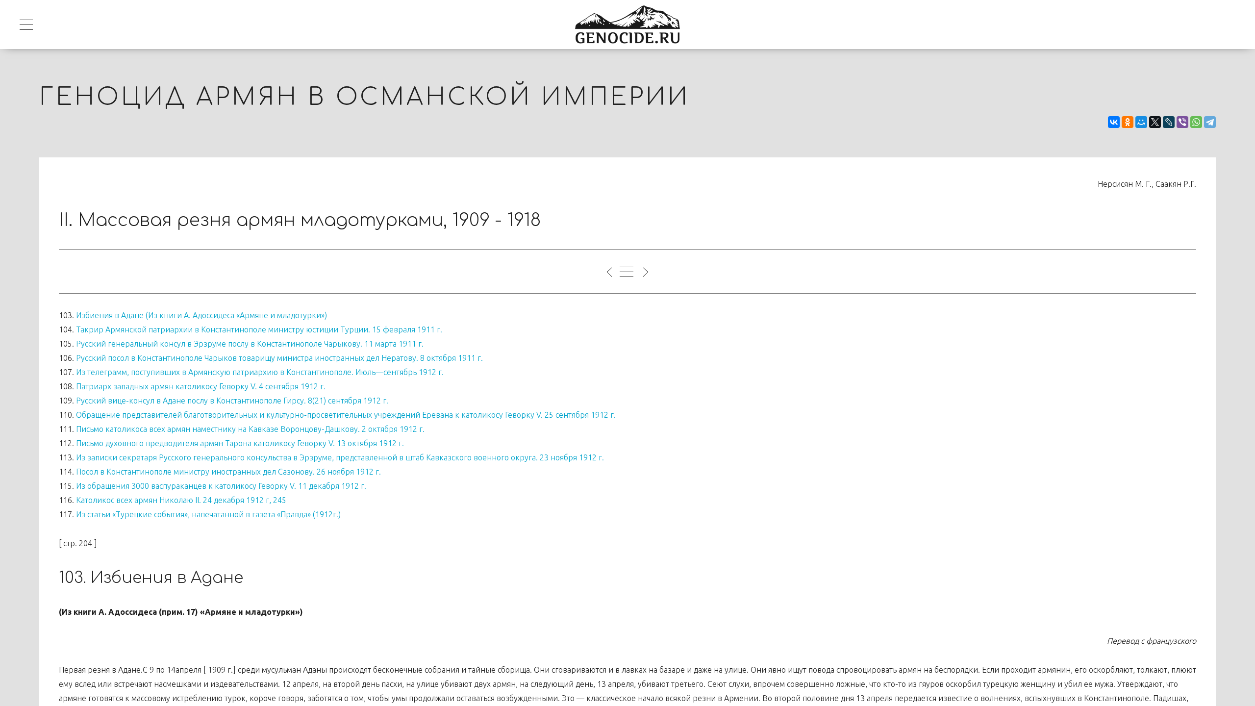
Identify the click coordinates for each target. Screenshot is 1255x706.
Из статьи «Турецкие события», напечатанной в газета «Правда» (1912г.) (208, 514)
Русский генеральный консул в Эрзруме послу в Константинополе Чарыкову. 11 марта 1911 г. (250, 343)
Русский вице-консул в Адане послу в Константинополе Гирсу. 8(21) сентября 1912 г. (232, 400)
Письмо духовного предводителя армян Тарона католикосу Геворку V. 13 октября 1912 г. (240, 443)
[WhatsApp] (1196, 122)
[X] (1155, 122)
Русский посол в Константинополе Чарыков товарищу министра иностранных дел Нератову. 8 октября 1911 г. (279, 357)
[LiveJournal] (1169, 122)
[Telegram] (1210, 122)
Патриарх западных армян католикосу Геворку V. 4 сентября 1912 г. (201, 386)
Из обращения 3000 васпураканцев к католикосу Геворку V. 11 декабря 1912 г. (221, 485)
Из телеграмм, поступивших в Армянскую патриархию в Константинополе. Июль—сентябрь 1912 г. (260, 372)
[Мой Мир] (1141, 122)
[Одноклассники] (1127, 122)
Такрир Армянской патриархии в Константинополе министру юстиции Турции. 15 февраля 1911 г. (259, 329)
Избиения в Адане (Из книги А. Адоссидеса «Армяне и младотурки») (201, 315)
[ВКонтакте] (1114, 122)
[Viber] (1182, 122)
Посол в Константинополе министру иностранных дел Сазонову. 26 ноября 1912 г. (228, 471)
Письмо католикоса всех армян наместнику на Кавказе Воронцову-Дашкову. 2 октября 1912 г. (250, 429)
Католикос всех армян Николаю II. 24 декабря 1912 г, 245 (181, 500)
